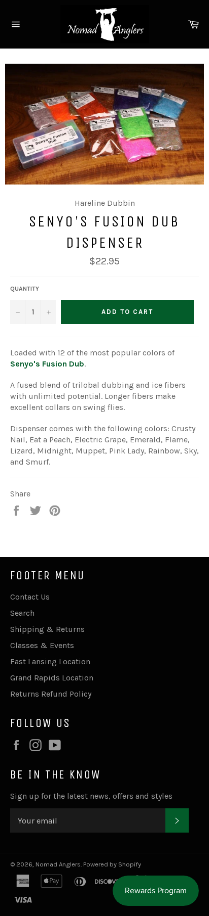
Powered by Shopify (112, 864)
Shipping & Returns (47, 629)
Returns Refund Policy (50, 694)
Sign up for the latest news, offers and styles (91, 796)
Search (22, 613)
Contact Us (30, 597)
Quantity (24, 288)
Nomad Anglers (58, 864)
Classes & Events (42, 645)
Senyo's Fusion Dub (47, 364)
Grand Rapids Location (51, 677)
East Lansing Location (50, 661)
